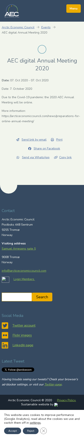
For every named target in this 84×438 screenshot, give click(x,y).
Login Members (24, 279)
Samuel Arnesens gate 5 (19, 249)
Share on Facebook (47, 148)
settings (35, 423)
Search (42, 297)
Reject (30, 431)
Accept (12, 431)
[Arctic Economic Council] (11, 10)
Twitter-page (53, 384)
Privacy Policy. (66, 400)
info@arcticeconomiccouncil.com (24, 271)
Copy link (65, 157)
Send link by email (34, 140)
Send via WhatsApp (36, 157)
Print (59, 140)
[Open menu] (73, 8)
